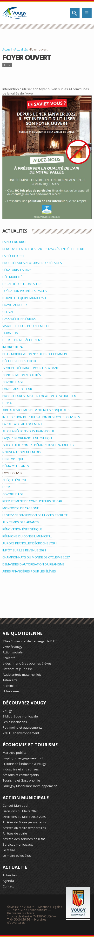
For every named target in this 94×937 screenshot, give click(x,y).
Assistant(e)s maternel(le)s (22, 674)
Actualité (15, 867)
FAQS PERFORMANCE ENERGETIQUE (28, 438)
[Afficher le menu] (87, 13)
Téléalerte (10, 680)
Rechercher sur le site (75, 13)
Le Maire (9, 850)
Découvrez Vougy (24, 703)
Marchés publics (15, 752)
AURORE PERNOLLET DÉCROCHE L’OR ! (29, 543)
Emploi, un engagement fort (23, 758)
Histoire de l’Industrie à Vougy (24, 763)
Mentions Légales (50, 907)
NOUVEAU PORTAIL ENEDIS (21, 452)
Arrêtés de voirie (15, 833)
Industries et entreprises (21, 769)
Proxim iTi (10, 685)
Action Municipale (26, 797)
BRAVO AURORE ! (14, 305)
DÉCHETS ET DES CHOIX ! (20, 361)
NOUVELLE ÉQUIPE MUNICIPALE (24, 298)
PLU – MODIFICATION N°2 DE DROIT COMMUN (34, 354)
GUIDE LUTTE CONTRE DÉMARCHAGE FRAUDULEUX (38, 445)
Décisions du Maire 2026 (20, 811)
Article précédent (4, 65)
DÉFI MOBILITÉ (12, 277)
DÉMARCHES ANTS (15, 466)
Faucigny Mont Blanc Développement (30, 786)
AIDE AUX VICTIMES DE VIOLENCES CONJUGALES (36, 410)
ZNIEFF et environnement (21, 733)
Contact (8, 886)
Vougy (7, 711)
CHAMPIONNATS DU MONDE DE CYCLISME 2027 (36, 557)
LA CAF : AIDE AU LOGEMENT (22, 424)
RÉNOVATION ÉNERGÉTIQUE (22, 529)
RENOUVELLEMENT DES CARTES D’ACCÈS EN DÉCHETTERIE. (43, 249)
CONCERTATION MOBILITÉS (21, 375)
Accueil (7, 49)
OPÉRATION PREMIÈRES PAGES (24, 291)
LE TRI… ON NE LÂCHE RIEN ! (22, 340)
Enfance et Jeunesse (18, 669)
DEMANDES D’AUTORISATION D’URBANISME (33, 564)
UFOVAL (8, 312)
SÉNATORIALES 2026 (16, 270)
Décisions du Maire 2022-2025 (24, 816)
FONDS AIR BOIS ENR (17, 389)
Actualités (21, 49)
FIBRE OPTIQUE (13, 459)
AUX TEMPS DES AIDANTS (20, 522)
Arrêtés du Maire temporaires (24, 828)
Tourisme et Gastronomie (21, 780)
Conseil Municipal (15, 805)
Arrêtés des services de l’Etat (24, 839)
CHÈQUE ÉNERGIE (14, 480)
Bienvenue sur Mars (20, 913)
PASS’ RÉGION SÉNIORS (19, 319)
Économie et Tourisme (30, 744)
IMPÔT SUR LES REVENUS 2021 (24, 550)
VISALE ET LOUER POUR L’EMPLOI (25, 326)
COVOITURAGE (13, 382)
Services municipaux (18, 844)
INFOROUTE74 (12, 347)
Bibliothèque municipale (20, 716)
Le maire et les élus (17, 855)
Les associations (15, 722)
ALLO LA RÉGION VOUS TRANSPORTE (28, 431)
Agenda (8, 880)
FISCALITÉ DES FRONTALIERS (22, 284)
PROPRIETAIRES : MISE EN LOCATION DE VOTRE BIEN (39, 396)
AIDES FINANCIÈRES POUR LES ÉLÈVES (29, 571)
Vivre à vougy (12, 646)
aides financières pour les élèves (27, 663)
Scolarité (9, 658)
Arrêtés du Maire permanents (24, 822)
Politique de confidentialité (29, 910)
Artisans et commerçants (21, 775)
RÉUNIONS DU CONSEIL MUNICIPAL (27, 536)
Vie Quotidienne (23, 633)
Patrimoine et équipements (22, 727)
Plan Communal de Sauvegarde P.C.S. (30, 641)
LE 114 (6, 403)
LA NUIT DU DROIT (15, 242)
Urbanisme (11, 691)
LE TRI (6, 487)
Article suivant (9, 65)
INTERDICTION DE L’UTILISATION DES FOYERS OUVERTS (41, 417)
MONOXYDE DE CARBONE (20, 508)
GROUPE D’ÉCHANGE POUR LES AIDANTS (31, 368)
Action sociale (13, 652)
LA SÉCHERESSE (13, 256)
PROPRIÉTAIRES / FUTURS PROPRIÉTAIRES (32, 263)
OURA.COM (10, 333)
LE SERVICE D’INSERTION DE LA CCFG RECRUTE (35, 515)
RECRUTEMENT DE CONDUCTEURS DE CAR (32, 501)
